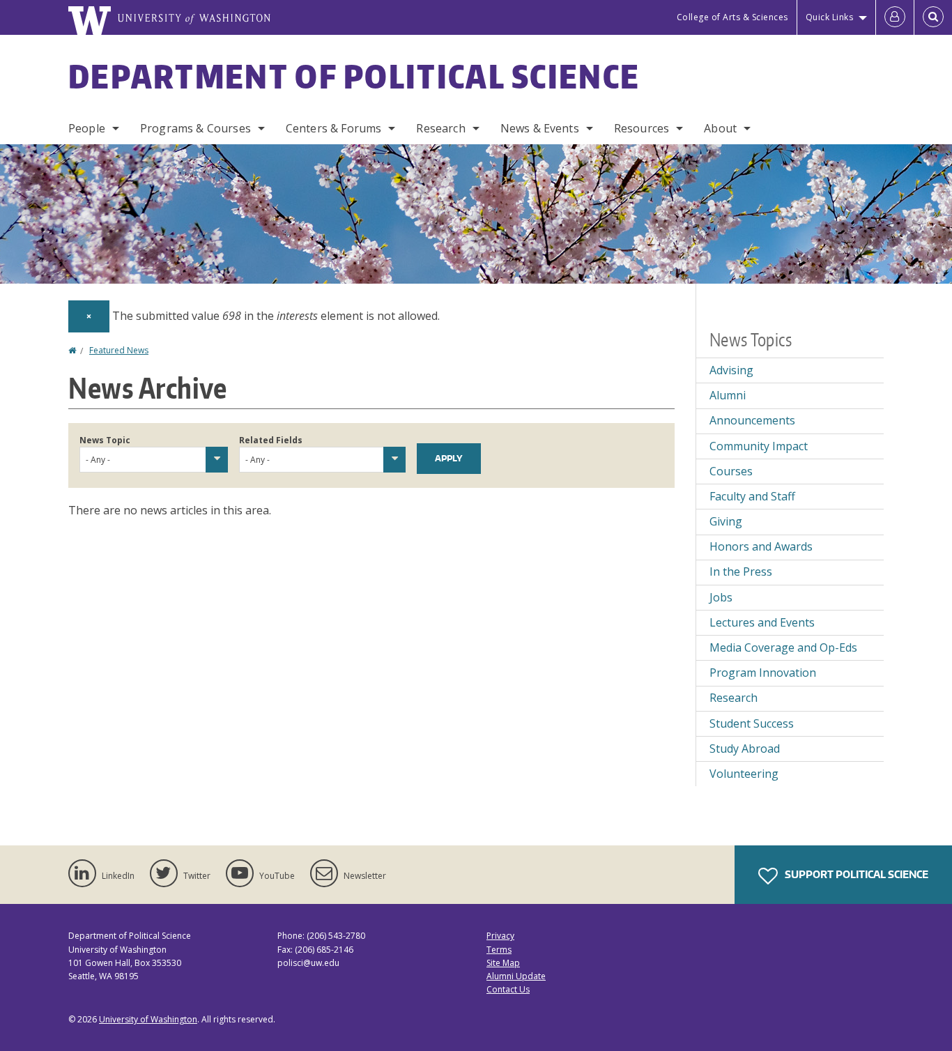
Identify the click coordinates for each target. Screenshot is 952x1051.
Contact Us (508, 989)
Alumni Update (516, 976)
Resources (641, 128)
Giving (725, 521)
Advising (731, 370)
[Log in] (895, 17)
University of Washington (148, 1019)
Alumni (727, 395)
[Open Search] (933, 17)
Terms (499, 950)
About (720, 128)
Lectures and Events (762, 622)
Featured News (118, 350)
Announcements (752, 420)
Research (440, 128)
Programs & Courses (195, 128)
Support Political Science (855, 874)
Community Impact (758, 446)
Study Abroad (744, 748)
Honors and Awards (761, 546)
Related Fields (270, 440)
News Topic (104, 440)
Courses (731, 471)
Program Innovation (762, 672)
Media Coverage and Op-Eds (783, 647)
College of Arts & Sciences (732, 17)
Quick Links (830, 17)
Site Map (503, 963)
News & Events (539, 128)
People (86, 128)
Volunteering (743, 773)
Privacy (500, 936)
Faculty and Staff (752, 496)
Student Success (751, 723)
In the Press (740, 571)
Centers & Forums (334, 128)
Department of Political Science (354, 76)
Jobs (720, 597)
